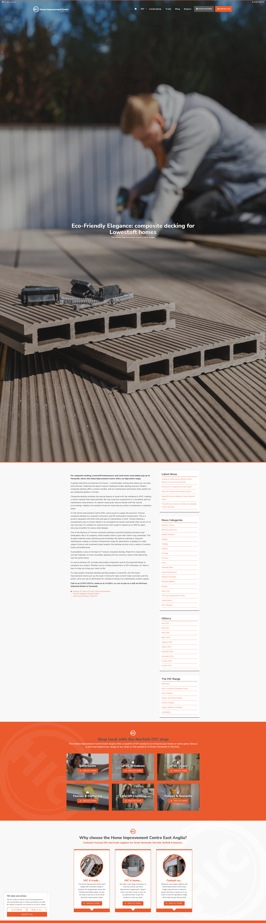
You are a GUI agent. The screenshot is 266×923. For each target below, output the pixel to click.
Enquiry (187, 9)
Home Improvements (102, 591)
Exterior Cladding (168, 703)
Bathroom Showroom (169, 530)
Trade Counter (167, 600)
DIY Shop (83, 591)
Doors (164, 563)
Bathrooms (166, 684)
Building (164, 539)
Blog (177, 9)
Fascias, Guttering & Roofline (172, 698)
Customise (16, 910)
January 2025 (166, 647)
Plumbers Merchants (169, 577)
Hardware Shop (167, 567)
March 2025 (166, 637)
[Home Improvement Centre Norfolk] (51, 8)
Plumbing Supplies (168, 582)
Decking (76, 591)
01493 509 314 (259, 2)
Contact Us (224, 9)
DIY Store (90, 591)
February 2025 (167, 642)
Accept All (27, 914)
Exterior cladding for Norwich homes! (86, 594)
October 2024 (167, 661)
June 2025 (165, 623)
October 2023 (167, 666)
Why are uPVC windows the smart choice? (177, 487)
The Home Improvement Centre (173, 596)
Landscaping (155, 9)
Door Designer (205, 9)
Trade (168, 9)
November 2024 (167, 656)
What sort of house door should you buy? (176, 491)
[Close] (47, 894)
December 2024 (167, 652)
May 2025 (165, 628)
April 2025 (165, 633)
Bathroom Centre (168, 525)
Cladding (165, 544)
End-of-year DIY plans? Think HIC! (85, 596)
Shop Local (165, 591)
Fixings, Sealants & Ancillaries (172, 707)
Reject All (36, 910)
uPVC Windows (167, 605)
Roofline (164, 586)
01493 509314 (86, 583)
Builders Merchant (168, 534)
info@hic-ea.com (10, 2)
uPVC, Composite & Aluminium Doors (175, 689)
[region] (27, 905)
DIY (142, 9)
